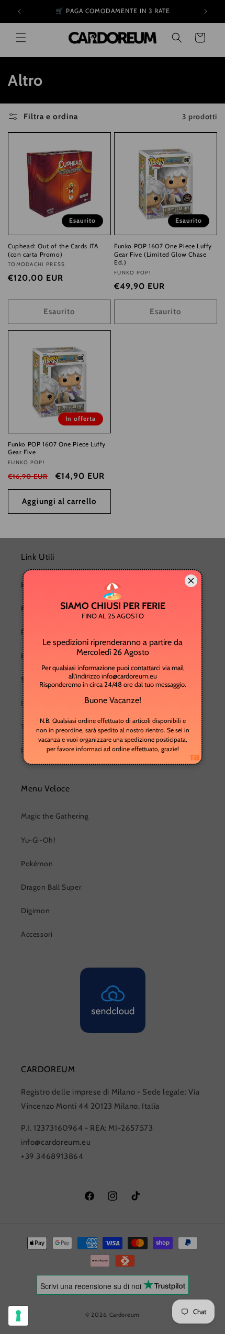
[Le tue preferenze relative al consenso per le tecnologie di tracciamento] (18, 1316)
